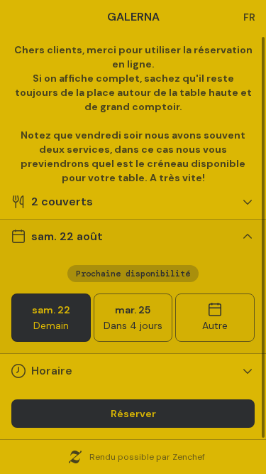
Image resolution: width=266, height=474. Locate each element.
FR (249, 17)
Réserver (133, 413)
